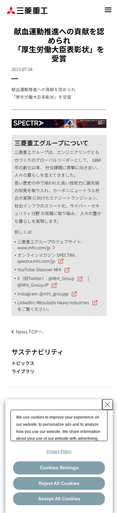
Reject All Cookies (59, 483)
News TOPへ (29, 331)
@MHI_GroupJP (33, 285)
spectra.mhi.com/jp (36, 261)
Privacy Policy (59, 451)
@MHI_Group (61, 278)
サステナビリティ (37, 351)
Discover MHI (48, 269)
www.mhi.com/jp (33, 247)
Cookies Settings (59, 467)
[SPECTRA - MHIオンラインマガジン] (59, 120)
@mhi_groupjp (54, 293)
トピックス (22, 363)
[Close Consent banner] (107, 404)
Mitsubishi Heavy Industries (62, 302)
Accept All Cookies (59, 498)
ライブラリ (22, 371)
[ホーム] (27, 10)
